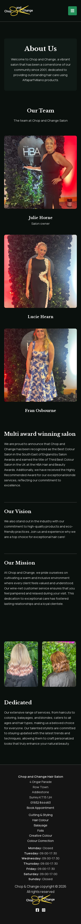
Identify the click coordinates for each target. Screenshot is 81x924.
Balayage (40, 825)
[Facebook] (37, 910)
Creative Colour (40, 835)
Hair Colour (40, 820)
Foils (40, 830)
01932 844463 (41, 802)
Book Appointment (40, 807)
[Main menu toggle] (72, 10)
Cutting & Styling (41, 815)
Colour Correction (40, 841)
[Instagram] (43, 910)
